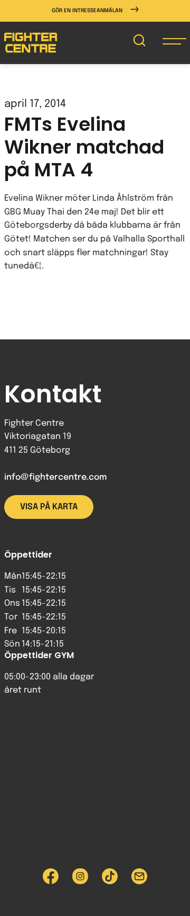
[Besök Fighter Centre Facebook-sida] (51, 876)
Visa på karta (49, 506)
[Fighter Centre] (30, 42)
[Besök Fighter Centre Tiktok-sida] (110, 876)
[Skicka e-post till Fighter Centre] (139, 876)
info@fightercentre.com (55, 477)
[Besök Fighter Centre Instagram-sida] (80, 876)
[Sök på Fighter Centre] (139, 42)
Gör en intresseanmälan (87, 10)
